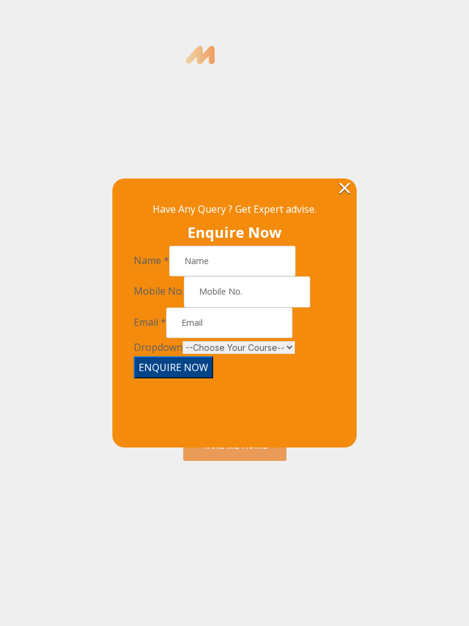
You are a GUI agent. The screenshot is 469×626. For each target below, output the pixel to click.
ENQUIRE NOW (173, 367)
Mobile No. (159, 291)
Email (150, 322)
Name (151, 260)
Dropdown (158, 347)
